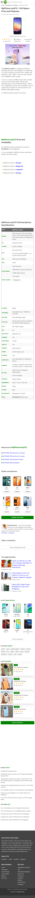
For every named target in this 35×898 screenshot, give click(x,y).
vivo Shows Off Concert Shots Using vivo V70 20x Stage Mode (16, 798)
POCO (21, 651)
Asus (7, 649)
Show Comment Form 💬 (17, 547)
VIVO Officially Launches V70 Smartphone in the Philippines (17, 790)
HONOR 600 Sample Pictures (9, 771)
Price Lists (4, 878)
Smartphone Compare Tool (24, 868)
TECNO (10, 654)
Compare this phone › (17, 517)
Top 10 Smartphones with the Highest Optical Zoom (15, 808)
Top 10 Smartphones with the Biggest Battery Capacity (16, 811)
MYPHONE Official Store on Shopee (14, 453)
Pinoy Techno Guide (12, 838)
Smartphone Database (24, 871)
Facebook (4, 533)
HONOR (23, 649)
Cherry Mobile (15, 649)
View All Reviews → (17, 722)
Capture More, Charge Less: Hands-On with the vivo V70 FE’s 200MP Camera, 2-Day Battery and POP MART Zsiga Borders (16, 780)
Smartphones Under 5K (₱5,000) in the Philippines (14, 819)
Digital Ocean (20, 891)
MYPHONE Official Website (11, 463)
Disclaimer (20, 884)
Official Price (17, 41)
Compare (6, 491)
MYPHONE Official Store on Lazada (14, 456)
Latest (8, 600)
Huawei (28, 649)
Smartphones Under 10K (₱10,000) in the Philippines (15, 817)
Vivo (15, 654)
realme (27, 651)
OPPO (17, 651)
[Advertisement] (17, 116)
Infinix (3, 651)
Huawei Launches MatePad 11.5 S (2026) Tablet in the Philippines (15, 793)
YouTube (16, 859)
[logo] (5, 2)
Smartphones (9, 5)
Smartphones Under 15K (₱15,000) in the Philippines (15, 814)
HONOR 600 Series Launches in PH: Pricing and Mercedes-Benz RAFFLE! (17, 775)
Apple (3, 649)
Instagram (11, 533)
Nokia (12, 651)
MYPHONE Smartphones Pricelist (13, 459)
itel (8, 651)
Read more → (24, 851)
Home (2, 5)
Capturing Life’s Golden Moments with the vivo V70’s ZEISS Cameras (17, 786)
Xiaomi (20, 654)
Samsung (4, 654)
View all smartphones (17, 639)
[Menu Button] (1, 2)
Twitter (10, 859)
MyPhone (15, 5)
